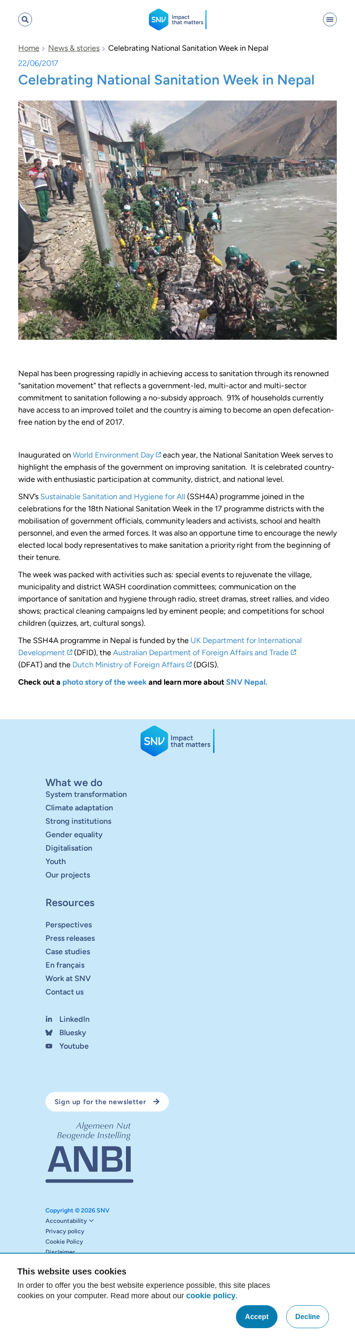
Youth (55, 861)
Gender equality (74, 834)
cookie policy (211, 1295)
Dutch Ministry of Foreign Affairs (128, 665)
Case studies (67, 951)
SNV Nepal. (246, 682)
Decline (307, 1316)
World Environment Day (113, 455)
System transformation (86, 794)
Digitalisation (68, 848)
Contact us (64, 992)
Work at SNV (68, 978)
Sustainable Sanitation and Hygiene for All (112, 496)
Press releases (70, 938)
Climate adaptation (79, 807)
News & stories (74, 48)
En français (64, 965)
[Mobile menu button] (330, 19)
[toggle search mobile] (25, 19)
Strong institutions (78, 821)
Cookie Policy (64, 1241)
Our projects (67, 875)
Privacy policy (64, 1231)
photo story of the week (104, 682)
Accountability (66, 1221)
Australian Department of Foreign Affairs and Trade (201, 652)
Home (28, 48)
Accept (256, 1316)
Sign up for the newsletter (100, 1102)
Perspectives (68, 925)
